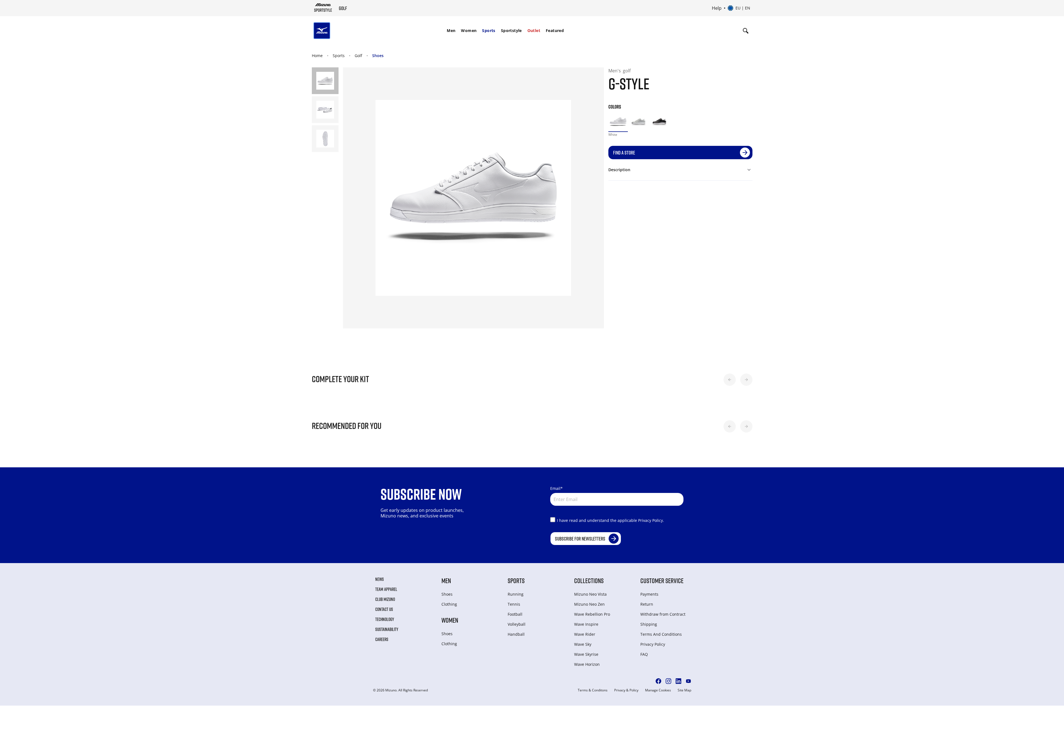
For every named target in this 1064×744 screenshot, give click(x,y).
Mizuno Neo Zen (589, 604)
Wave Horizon (587, 664)
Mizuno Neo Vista (590, 594)
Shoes (378, 55)
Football (515, 614)
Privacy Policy (652, 644)
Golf (358, 55)
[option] (618, 122)
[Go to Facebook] (658, 681)
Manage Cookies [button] (658, 690)
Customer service (661, 580)
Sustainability (386, 629)
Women (469, 30)
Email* (556, 488)
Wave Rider (584, 634)
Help (717, 8)
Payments (649, 594)
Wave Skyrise (586, 654)
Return (646, 604)
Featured (555, 30)
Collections (589, 580)
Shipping (648, 624)
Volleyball (516, 624)
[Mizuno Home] (323, 7)
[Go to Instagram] (668, 681)
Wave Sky (582, 644)
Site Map (684, 690)
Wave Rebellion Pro (592, 614)
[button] (730, 380)
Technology (384, 619)
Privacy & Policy (626, 690)
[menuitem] (451, 30)
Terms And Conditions (661, 634)
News (379, 579)
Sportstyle (511, 30)
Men (451, 30)
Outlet (533, 30)
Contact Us (384, 609)
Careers (381, 639)
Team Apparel (386, 589)
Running (516, 594)
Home (317, 55)
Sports (488, 30)
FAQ (644, 654)
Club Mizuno (385, 599)
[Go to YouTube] (688, 681)
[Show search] (745, 30)
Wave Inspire (586, 624)
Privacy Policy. (651, 520)
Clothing (449, 604)
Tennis (514, 604)
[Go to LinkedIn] (678, 681)
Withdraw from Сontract (662, 614)
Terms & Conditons (593, 690)
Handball (516, 634)
